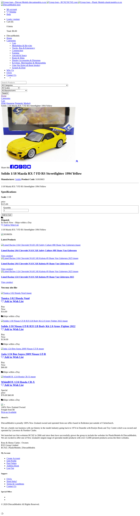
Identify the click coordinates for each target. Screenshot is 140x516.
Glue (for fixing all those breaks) (26, 65)
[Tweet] (16, 167)
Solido (18, 179)
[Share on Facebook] (12, 167)
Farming (15, 53)
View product (7, 256)
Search (5, 93)
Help (9, 14)
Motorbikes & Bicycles (22, 45)
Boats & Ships (18, 58)
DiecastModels (13, 36)
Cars (14, 43)
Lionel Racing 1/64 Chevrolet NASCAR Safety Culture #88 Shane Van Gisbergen (39, 250)
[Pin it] (25, 167)
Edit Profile (11, 461)
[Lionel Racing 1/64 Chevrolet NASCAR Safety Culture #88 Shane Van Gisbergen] (41, 245)
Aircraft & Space (19, 55)
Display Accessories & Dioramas (26, 60)
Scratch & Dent (18, 68)
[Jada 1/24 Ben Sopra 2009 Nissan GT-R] (22, 349)
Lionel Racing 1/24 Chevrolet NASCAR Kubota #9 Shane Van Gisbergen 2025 (37, 277)
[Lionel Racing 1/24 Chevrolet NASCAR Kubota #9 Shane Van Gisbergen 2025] (39, 271)
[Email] (29, 167)
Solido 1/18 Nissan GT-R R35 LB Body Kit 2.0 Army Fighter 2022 (38, 326)
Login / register (13, 19)
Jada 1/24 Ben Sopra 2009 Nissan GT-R (23, 354)
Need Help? (12, 481)
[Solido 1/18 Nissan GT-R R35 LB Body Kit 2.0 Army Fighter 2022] (34, 321)
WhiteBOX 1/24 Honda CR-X (18, 382)
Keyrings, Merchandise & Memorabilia (29, 63)
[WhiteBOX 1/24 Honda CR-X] (18, 377)
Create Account (13, 458)
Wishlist (12, 12)
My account (12, 9)
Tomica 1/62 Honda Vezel (15, 298)
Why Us (10, 70)
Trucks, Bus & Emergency (23, 48)
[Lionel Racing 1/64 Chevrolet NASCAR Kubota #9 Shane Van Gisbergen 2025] (39, 258)
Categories (11, 40)
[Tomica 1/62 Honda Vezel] (16, 293)
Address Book (13, 466)
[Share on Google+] (20, 167)
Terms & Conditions (15, 484)
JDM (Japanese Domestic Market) (15, 103)
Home (9, 38)
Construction (17, 50)
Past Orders (12, 463)
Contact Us (11, 75)
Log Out (10, 468)
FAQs (9, 73)
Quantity (7, 208)
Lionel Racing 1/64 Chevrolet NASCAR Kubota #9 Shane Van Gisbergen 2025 (37, 263)
